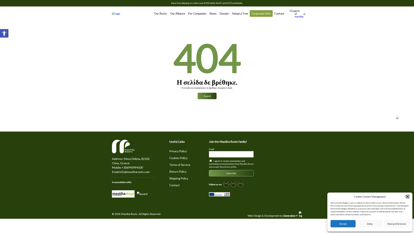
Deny (370, 223)
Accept (343, 223)
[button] (407, 196)
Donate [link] (224, 13)
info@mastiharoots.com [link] (135, 172)
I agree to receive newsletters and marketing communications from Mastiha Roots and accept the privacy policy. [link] (231, 164)
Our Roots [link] (160, 13)
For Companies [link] (197, 13)
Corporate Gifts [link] (261, 13)
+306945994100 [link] (132, 167)
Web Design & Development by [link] (273, 215)
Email (211, 149)
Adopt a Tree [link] (240, 13)
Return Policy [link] (177, 171)
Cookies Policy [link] (178, 158)
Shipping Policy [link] (178, 178)
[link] (4, 33)
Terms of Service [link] (179, 164)
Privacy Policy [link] (178, 151)
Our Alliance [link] (177, 13)
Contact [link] (279, 13)
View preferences (396, 223)
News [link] (213, 13)
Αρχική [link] (207, 95)
